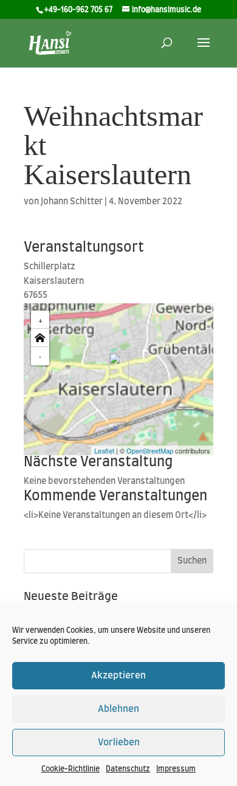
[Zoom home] (40, 338)
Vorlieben (119, 742)
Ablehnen (118, 709)
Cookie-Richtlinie (70, 769)
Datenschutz (128, 769)
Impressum (176, 769)
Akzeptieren (118, 675)
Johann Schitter (72, 202)
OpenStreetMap (149, 450)
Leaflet (104, 450)
